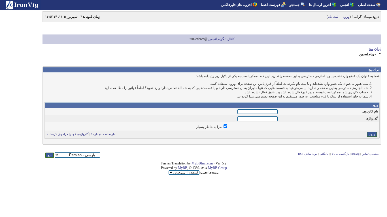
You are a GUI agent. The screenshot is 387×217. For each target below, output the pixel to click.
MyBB (182, 168)
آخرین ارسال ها (320, 5)
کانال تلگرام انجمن (221, 39)
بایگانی (324, 153)
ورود (346, 17)
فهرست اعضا (270, 5)
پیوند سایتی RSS (308, 153)
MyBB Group (217, 168)
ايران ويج (375, 49)
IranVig (355, 153)
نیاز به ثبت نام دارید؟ (103, 134)
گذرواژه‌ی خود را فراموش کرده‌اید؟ (68, 134)
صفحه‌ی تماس (370, 153)
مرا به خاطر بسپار (209, 127)
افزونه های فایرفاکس (236, 5)
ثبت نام (333, 17)
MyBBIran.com (202, 163)
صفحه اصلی (366, 5)
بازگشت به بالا (340, 153)
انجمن (344, 5)
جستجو (295, 5)
